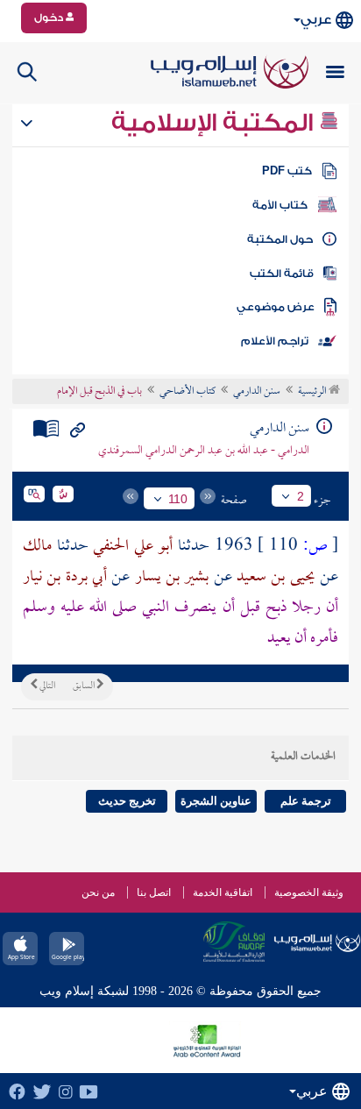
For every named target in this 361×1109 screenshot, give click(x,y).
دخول (50, 17)
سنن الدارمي (256, 391)
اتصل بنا (154, 892)
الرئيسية (313, 391)
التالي (46, 686)
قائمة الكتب (282, 273)
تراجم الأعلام (274, 341)
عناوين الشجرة (215, 800)
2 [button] (300, 496)
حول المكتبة (280, 239)
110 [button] (178, 499)
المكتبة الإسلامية (215, 123)
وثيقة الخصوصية (308, 892)
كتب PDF (287, 171)
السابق (84, 686)
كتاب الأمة (280, 205)
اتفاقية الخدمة (222, 892)
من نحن (98, 892)
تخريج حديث (127, 800)
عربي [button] (316, 19)
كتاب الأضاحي (187, 391)
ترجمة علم (305, 800)
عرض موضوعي (276, 307)
